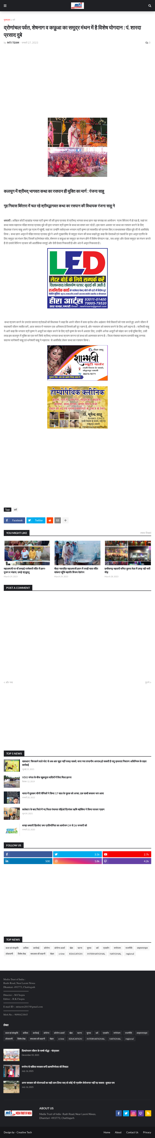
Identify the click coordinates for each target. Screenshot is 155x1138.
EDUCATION (75, 953)
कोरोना (47, 947)
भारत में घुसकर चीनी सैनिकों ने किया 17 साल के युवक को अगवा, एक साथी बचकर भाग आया (63, 793)
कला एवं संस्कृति (12, 947)
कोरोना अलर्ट (59, 947)
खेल (71, 947)
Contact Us (132, 1132)
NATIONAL (115, 953)
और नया (9, 682)
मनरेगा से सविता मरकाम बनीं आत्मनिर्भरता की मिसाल (45, 1066)
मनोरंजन (117, 947)
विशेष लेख (22, 953)
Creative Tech (24, 1132)
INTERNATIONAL (96, 953)
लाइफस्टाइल (142, 947)
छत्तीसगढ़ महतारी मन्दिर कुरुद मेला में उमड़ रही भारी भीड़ (127, 570)
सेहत (52, 953)
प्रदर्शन (106, 947)
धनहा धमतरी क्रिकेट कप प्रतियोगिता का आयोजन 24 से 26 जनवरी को (54, 825)
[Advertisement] (77, 75)
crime (61, 953)
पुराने (147, 682)
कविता (26, 947)
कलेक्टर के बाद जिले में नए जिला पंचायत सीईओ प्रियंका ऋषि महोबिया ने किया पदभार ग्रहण (63, 809)
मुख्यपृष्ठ (7, 19)
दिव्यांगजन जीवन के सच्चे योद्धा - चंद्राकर (40, 1050)
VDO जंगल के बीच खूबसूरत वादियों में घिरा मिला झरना (46, 777)
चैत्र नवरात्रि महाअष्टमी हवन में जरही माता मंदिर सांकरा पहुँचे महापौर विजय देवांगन (76, 570)
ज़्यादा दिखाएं (145, 532)
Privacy (147, 1132)
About (118, 1132)
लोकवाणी (9, 953)
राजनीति (129, 947)
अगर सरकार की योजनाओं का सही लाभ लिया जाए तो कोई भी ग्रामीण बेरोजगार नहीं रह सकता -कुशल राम (68, 1082)
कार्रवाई (36, 947)
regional (130, 953)
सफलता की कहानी (37, 953)
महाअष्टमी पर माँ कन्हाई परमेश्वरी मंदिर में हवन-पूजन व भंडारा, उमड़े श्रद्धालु (25, 570)
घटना (80, 947)
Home (107, 1132)
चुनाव (89, 947)
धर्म (13, 19)
